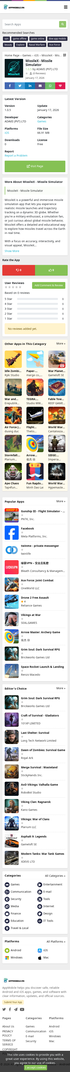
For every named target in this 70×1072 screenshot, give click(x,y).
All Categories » (55, 876)
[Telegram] (15, 1008)
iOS (36, 55)
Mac (46, 957)
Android (15, 950)
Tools (46, 899)
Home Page (12, 55)
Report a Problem (16, 155)
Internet (48, 906)
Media (14, 906)
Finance (15, 913)
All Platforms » (56, 941)
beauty (8, 44)
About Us (8, 1026)
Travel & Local (19, 928)
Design (47, 913)
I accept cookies (35, 1067)
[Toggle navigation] (66, 7)
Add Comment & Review (49, 285)
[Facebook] (9, 1008)
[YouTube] (21, 1008)
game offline (19, 38)
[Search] (62, 24)
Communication (20, 891)
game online (37, 38)
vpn (6, 38)
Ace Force (54, 44)
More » (60, 343)
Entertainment (52, 884)
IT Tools (48, 921)
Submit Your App (13, 1002)
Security (15, 899)
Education (17, 921)
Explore (20, 44)
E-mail (47, 891)
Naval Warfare (37, 44)
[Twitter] (4, 1008)
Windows (16, 957)
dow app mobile (57, 38)
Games (26, 55)
